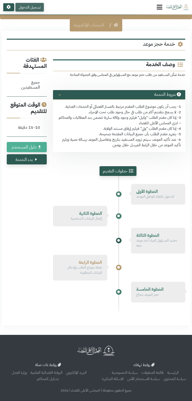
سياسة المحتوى (175, 379)
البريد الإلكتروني (76, 372)
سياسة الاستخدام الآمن (143, 379)
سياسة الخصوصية (125, 372)
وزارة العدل (19, 372)
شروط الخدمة (165, 94)
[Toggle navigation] (160, 7)
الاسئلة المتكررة (113, 379)
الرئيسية (172, 372)
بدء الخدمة (24, 159)
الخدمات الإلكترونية (89, 25)
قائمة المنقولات (152, 372)
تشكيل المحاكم (48, 379)
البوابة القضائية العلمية (46, 372)
